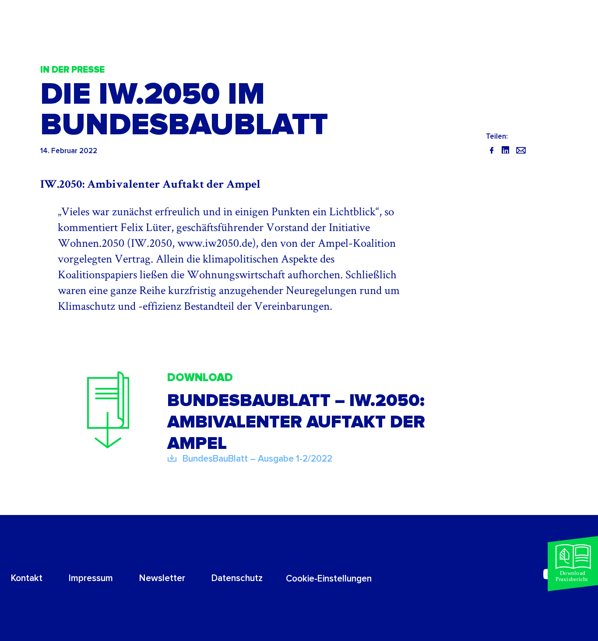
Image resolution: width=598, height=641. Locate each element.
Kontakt (26, 578)
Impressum (91, 578)
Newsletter (162, 578)
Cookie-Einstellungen (329, 578)
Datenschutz (237, 578)
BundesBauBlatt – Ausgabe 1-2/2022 (257, 458)
